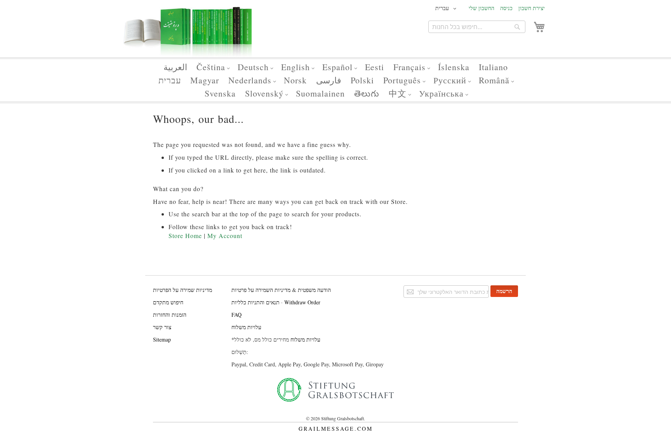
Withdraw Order (302, 302)
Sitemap (162, 339)
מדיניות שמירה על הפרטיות (182, 289)
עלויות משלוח (246, 327)
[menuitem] (175, 67)
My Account (224, 235)
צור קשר (162, 327)
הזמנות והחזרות (169, 314)
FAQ (236, 314)
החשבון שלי (481, 8)
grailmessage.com (336, 428)
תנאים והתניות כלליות (255, 302)
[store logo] (187, 35)
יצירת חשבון (531, 8)
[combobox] (476, 27)
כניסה (506, 8)
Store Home (185, 235)
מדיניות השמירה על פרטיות (260, 289)
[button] (447, 8)
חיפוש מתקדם (168, 302)
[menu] (335, 80)
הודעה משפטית (313, 289)
